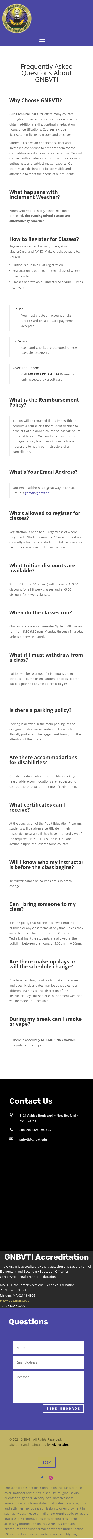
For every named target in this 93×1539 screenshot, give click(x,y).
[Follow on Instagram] (50, 1477)
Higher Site (59, 1444)
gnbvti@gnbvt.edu (38, 493)
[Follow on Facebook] (42, 1477)
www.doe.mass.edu (14, 1300)
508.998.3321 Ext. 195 (35, 1130)
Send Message (63, 1408)
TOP (46, 1462)
